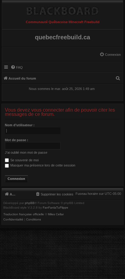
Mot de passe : (16, 140)
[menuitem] (110, 54)
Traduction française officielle (23, 214)
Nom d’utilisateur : (20, 125)
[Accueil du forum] (62, 9)
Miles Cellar (56, 214)
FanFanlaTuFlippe (55, 207)
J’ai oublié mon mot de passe (26, 152)
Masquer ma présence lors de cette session (42, 165)
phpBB (30, 203)
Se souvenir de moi (24, 160)
